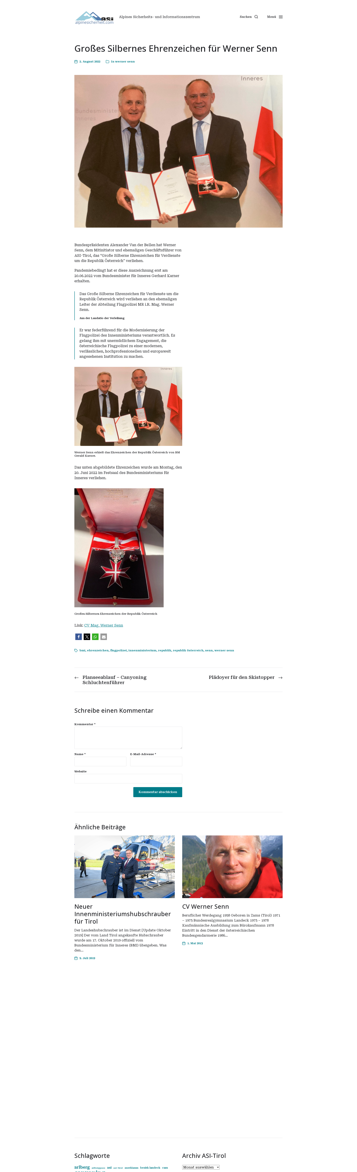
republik (164, 650)
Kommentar (85, 724)
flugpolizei (118, 650)
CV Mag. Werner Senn (103, 625)
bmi (82, 650)
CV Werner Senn (205, 906)
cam (165, 1167)
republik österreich (188, 650)
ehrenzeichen (98, 650)
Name (80, 754)
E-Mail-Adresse (143, 754)
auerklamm (131, 1168)
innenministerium (142, 650)
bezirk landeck (150, 1167)
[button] (249, 16)
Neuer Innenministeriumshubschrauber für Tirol (122, 913)
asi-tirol (118, 1168)
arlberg (82, 1167)
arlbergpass (98, 1168)
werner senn (125, 61)
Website (80, 771)
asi (109, 1167)
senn (209, 650)
